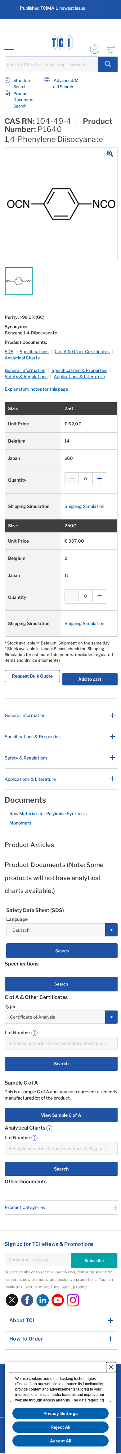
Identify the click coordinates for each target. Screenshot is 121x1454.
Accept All (60, 1440)
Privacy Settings (60, 1413)
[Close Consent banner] (111, 1367)
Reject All (60, 1427)
